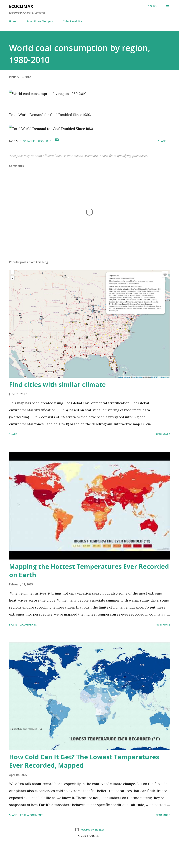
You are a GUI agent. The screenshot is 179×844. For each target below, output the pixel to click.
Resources (44, 141)
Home (12, 21)
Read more (163, 434)
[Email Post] (57, 141)
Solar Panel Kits (72, 21)
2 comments (28, 624)
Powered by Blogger (91, 829)
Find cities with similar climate (57, 384)
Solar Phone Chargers (40, 21)
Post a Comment (31, 815)
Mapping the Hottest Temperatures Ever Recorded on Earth (89, 570)
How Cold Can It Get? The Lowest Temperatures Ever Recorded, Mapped (84, 761)
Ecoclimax (21, 6)
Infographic (27, 141)
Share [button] (162, 141)
